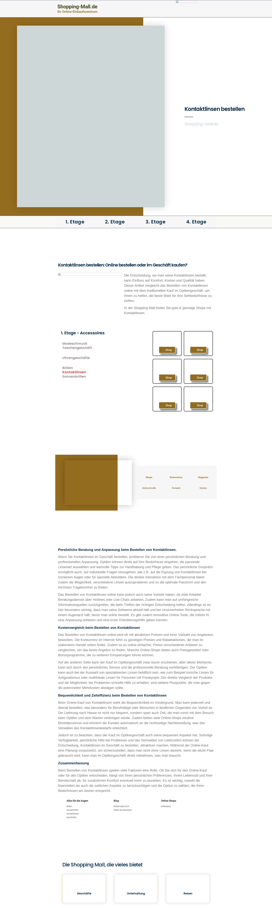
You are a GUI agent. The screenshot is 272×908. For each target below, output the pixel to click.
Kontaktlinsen (74, 372)
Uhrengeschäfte (76, 358)
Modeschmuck (74, 343)
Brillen (67, 368)
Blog (116, 800)
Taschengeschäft (77, 348)
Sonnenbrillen (74, 376)
